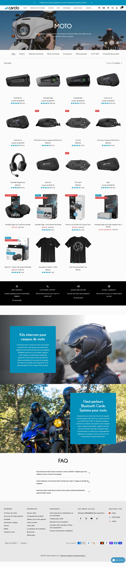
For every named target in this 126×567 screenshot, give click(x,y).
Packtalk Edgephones (17, 182)
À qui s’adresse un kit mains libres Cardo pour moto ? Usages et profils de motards (62, 482)
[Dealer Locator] (108, 8)
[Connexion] (117, 8)
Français (23, 543)
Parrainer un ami (9, 532)
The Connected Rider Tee (78, 267)
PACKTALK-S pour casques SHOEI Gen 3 (48, 140)
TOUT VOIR (95, 54)
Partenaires (66, 8)
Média (6, 529)
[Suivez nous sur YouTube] (91, 518)
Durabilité (7, 519)
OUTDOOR (51, 8)
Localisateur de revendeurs (36, 529)
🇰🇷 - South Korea (114, 517)
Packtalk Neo (78, 98)
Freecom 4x (108, 98)
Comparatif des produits (111, 54)
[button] (15, 103)
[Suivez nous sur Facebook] (80, 518)
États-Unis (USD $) (10, 543)
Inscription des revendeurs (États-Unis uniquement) (61, 526)
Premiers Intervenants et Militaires (61, 531)
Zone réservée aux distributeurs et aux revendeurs (61, 514)
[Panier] (121, 8)
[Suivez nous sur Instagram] (86, 518)
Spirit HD (48, 182)
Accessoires (67, 54)
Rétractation (31, 535)
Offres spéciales (81, 54)
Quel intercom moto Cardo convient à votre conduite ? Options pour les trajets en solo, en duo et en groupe (61, 473)
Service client (78, 8)
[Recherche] (112, 8)
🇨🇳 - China (112, 513)
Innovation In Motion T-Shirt (48, 267)
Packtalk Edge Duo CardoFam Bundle (18, 225)
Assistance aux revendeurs (59, 522)
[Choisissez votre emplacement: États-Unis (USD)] (99, 8)
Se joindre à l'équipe (11, 522)
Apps (58, 8)
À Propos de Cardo (10, 513)
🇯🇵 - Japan (112, 521)
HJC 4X (78, 140)
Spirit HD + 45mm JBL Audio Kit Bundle (18, 267)
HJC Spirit (78, 182)
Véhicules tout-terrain (37, 8)
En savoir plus (17, 300)
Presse (6, 526)
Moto (25, 8)
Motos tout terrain (53, 54)
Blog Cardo (31, 532)
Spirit (108, 182)
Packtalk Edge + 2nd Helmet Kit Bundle (48, 225)
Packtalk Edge (48, 98)
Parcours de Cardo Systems (13, 516)
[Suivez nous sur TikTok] (97, 518)
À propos (88, 8)
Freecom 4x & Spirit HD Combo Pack (78, 225)
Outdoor (22, 54)
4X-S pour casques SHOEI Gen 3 (108, 140)
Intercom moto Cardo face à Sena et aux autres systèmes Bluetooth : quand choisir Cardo (60, 491)
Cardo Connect (32, 522)
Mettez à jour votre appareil (36, 519)
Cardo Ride (31, 526)
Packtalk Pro (18, 98)
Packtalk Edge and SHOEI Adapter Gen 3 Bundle (108, 226)
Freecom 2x (18, 140)
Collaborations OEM (56, 519)
